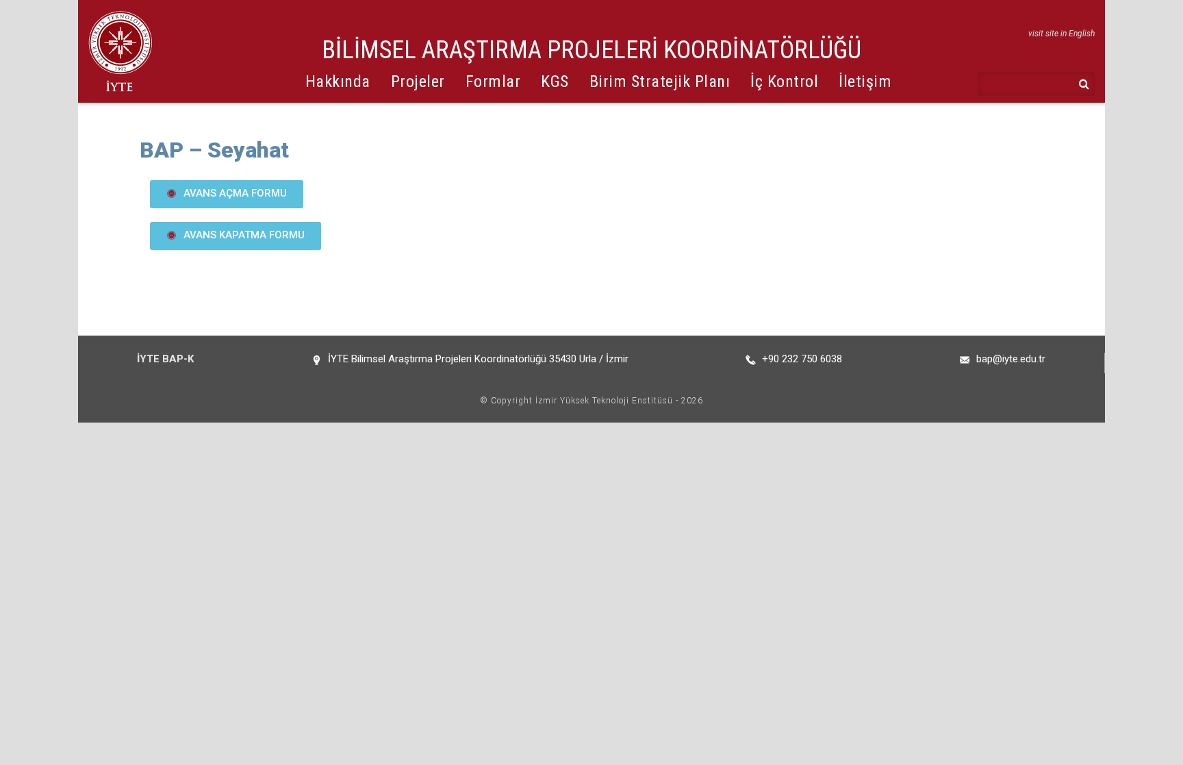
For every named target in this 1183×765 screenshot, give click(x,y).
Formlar (493, 81)
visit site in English (1061, 33)
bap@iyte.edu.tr (1010, 359)
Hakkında (337, 81)
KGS (555, 81)
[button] (226, 194)
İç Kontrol (784, 81)
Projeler (418, 81)
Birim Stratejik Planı (659, 81)
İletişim (865, 81)
